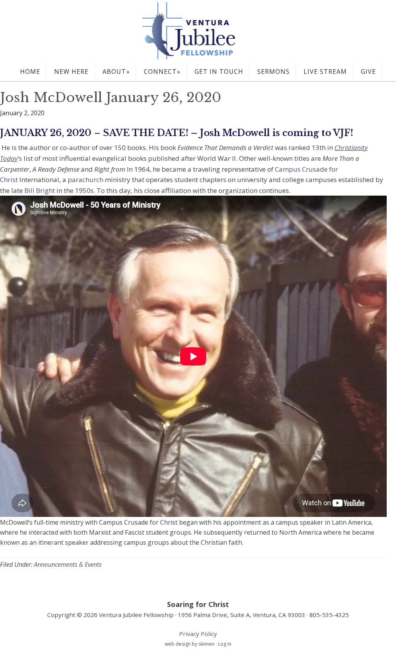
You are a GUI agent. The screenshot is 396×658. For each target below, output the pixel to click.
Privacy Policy (198, 634)
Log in (224, 644)
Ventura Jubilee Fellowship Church (198, 31)
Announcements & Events (68, 564)
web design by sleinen (190, 644)
